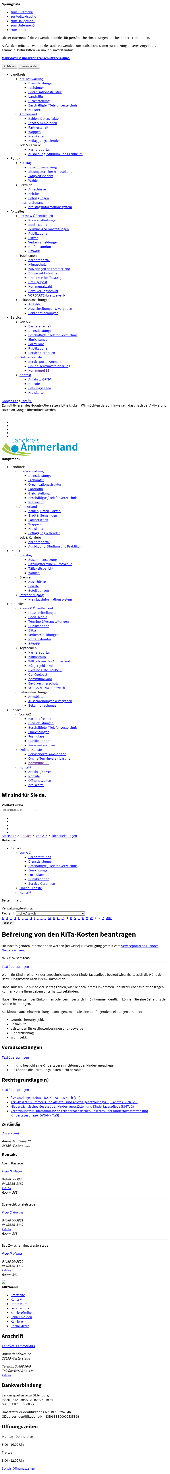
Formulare (36, 344)
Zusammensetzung (42, 167)
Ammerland (28, 114)
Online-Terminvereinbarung (49, 366)
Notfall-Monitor (39, 246)
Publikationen (38, 233)
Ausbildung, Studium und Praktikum (55, 154)
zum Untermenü (23, 25)
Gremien (25, 185)
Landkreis (18, 74)
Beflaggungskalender (44, 140)
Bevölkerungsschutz (43, 291)
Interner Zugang (31, 202)
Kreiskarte (36, 136)
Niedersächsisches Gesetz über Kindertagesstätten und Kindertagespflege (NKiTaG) (72, 1106)
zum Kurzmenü (22, 12)
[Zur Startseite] (39, 454)
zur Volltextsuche (23, 16)
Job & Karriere (30, 145)
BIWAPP (34, 251)
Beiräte (33, 193)
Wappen (34, 131)
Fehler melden (21, 1317)
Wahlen (34, 180)
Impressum (19, 1303)
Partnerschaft (38, 127)
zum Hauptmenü (23, 21)
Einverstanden (29, 66)
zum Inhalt (18, 29)
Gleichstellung (39, 101)
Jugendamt (10, 1133)
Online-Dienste (30, 357)
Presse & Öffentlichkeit (36, 215)
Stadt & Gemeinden (42, 123)
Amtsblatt (35, 304)
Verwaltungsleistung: (17, 908)
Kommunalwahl (40, 286)
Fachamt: (8, 913)
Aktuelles (17, 211)
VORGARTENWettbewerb (46, 295)
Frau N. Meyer (12, 1171)
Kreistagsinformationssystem (50, 207)
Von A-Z (25, 322)
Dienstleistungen (41, 83)
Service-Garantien (41, 352)
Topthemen (28, 255)
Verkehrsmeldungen (43, 242)
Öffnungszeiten (39, 388)
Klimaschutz (37, 264)
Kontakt (25, 375)
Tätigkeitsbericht (40, 176)
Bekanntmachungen (34, 299)
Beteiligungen (38, 198)
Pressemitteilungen (42, 220)
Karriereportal (39, 149)
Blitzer (33, 238)
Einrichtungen (38, 339)
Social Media (37, 224)
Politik (15, 158)
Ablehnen (9, 66)
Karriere (17, 1321)
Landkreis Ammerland (18, 1346)
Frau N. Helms (12, 1253)
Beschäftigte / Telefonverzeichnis (52, 105)
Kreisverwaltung (31, 78)
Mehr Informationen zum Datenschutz (30, 414)
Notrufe (34, 383)
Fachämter (36, 87)
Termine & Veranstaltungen (48, 229)
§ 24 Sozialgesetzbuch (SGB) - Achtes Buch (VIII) (45, 1097)
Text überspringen (15, 966)
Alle (109, 918)
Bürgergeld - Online (42, 273)
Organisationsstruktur (45, 92)
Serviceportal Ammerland (47, 361)
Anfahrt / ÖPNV (39, 379)
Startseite (9, 835)
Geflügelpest (37, 282)
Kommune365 (38, 370)
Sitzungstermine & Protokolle (50, 171)
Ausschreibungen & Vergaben (50, 308)
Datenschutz (20, 1308)
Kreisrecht (36, 109)
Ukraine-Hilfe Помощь (45, 277)
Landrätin (35, 96)
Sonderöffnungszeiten (18, 1468)
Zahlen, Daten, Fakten (44, 118)
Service (16, 317)
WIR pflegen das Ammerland (49, 268)
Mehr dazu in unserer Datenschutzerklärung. (36, 58)
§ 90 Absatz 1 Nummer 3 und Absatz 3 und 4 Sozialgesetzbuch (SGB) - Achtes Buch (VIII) (74, 1102)
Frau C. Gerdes (12, 1212)
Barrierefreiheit (39, 326)
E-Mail (6, 1188)
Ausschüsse (37, 189)
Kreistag (25, 162)
